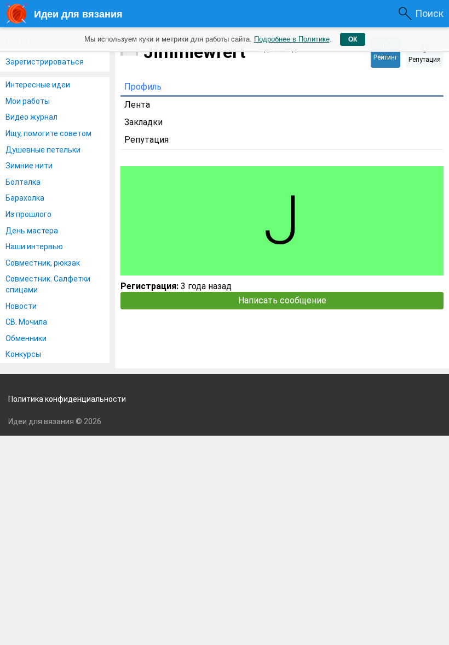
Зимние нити (29, 165)
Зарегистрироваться (44, 61)
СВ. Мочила (26, 322)
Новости (21, 306)
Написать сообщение (282, 300)
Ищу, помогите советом (48, 133)
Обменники (26, 338)
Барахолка (24, 198)
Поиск (429, 13)
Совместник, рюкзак (42, 263)
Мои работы (27, 101)
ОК (352, 39)
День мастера (31, 230)
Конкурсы (23, 354)
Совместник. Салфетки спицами (47, 284)
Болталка (23, 182)
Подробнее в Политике (292, 39)
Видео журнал (31, 117)
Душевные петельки (42, 149)
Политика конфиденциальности (67, 399)
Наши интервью (34, 246)
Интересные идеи (37, 84)
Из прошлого (28, 214)
